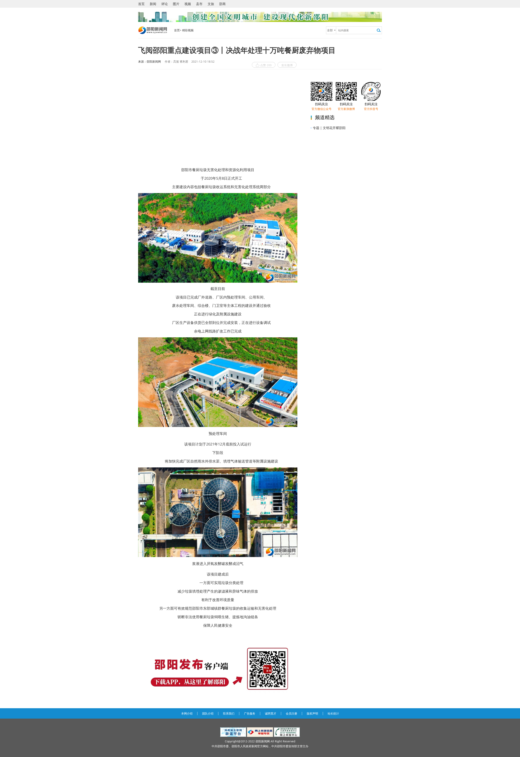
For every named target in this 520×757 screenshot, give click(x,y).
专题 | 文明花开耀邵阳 (329, 128)
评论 (164, 4)
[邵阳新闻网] (153, 30)
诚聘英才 (270, 713)
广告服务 (249, 713)
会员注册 (291, 713)
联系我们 (228, 713)
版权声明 (312, 713)
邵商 (222, 4)
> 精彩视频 (187, 30)
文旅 (211, 4)
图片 (176, 4)
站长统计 (333, 713)
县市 (199, 4)
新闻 (153, 4)
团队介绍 (207, 713)
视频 (187, 4)
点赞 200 (266, 65)
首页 (141, 4)
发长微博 (287, 65)
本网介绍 (187, 713)
